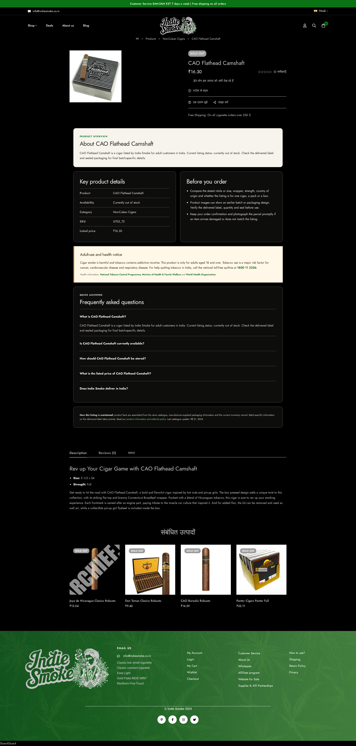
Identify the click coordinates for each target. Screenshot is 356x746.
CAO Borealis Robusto (195, 601)
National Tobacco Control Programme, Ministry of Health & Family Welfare (140, 274)
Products (151, 39)
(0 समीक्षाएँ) (280, 72)
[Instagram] (183, 719)
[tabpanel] (178, 488)
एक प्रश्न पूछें (200, 102)
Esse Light (124, 673)
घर (137, 39)
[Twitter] (194, 719)
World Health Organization (201, 274)
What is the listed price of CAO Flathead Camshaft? (115, 373)
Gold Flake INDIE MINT (132, 678)
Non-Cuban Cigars (174, 39)
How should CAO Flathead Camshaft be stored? (113, 358)
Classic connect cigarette (133, 668)
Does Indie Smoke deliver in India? (104, 388)
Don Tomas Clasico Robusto (143, 601)
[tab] (78, 453)
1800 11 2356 (246, 267)
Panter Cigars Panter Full (252, 601)
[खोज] (314, 26)
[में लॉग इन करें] (304, 26)
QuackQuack (8, 743)
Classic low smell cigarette (134, 662)
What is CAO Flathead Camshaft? (103, 316)
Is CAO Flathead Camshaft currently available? (112, 343)
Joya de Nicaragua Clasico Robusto (93, 601)
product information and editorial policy (146, 419)
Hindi (322, 11)
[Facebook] (172, 719)
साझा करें (223, 102)
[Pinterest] (161, 719)
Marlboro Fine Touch (130, 683)
